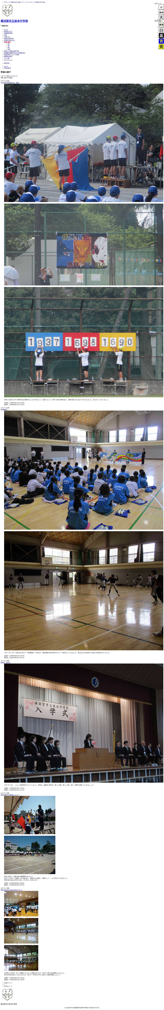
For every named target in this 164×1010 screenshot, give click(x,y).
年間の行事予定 (9, 38)
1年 (9, 44)
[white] (161, 32)
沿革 (5, 35)
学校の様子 (7, 68)
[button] (12, 2)
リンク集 (7, 58)
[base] (161, 26)
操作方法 (7, 63)
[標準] (161, 14)
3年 (9, 47)
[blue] (161, 43)
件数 (2, 77)
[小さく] (161, 9)
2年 (9, 45)
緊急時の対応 (8, 56)
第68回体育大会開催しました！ (10, 795)
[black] (161, 37)
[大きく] (161, 19)
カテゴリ (3, 76)
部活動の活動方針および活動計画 (15, 53)
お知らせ (7, 36)
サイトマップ (8, 60)
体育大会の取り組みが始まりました (12, 890)
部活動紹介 (4, 409)
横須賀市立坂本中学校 (14, 20)
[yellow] (161, 49)
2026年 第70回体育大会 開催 (10, 82)
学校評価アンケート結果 (11, 54)
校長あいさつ (8, 31)
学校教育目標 (8, 33)
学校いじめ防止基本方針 (11, 51)
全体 (9, 49)
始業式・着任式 (5, 662)
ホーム (6, 29)
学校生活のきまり (9, 40)
